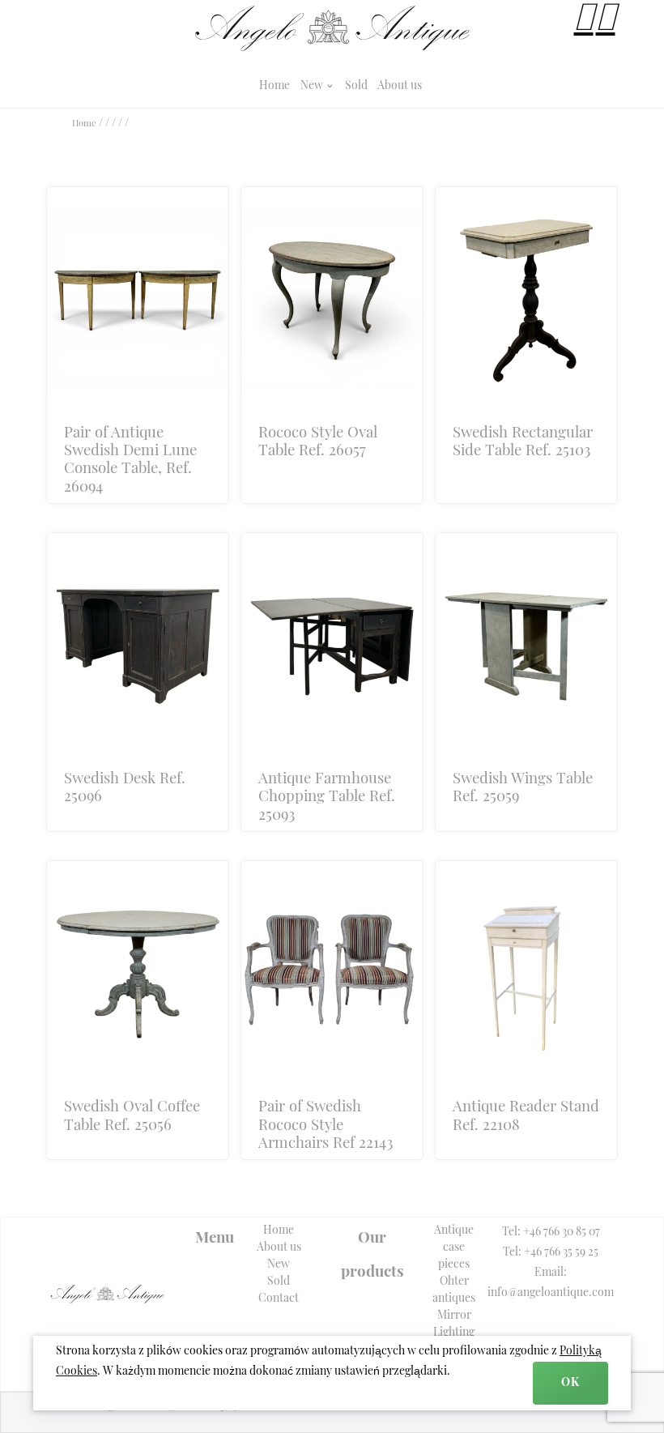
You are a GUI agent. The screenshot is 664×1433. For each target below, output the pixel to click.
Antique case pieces (454, 1248)
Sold (356, 86)
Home (274, 86)
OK (570, 1383)
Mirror (454, 1316)
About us (399, 86)
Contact (278, 1299)
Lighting (454, 1333)
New (313, 86)
